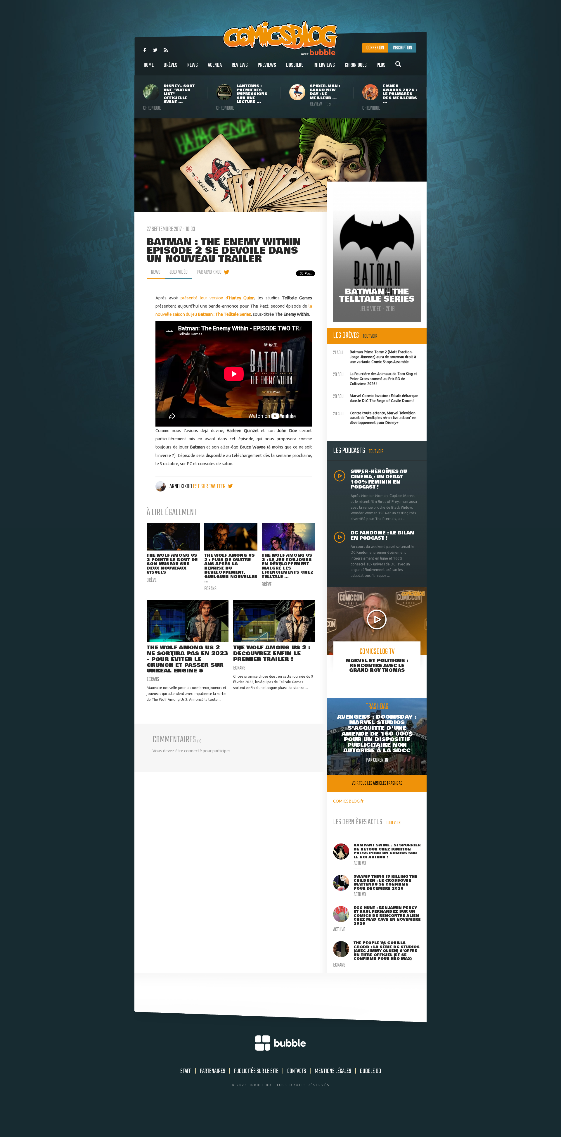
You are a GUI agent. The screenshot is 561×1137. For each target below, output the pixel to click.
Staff (185, 1071)
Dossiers (295, 65)
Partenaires (212, 1071)
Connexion (375, 48)
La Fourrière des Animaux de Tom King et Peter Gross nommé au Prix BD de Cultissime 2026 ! (375, 378)
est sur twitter (209, 486)
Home (149, 65)
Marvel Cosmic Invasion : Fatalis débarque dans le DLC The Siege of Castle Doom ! (375, 398)
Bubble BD (370, 1071)
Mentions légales (333, 1071)
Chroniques (356, 65)
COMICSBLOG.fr (348, 800)
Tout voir (370, 336)
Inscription (402, 48)
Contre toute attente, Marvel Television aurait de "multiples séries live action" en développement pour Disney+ (374, 417)
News (192, 65)
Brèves (170, 65)
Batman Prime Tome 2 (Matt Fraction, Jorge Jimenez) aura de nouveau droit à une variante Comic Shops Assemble (374, 356)
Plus (381, 65)
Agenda (215, 65)
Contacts (296, 1071)
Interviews (324, 65)
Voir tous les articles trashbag (377, 783)
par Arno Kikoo (209, 272)
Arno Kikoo (180, 486)
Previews (267, 65)
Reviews (240, 65)
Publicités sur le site (256, 1071)
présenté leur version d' (217, 297)
